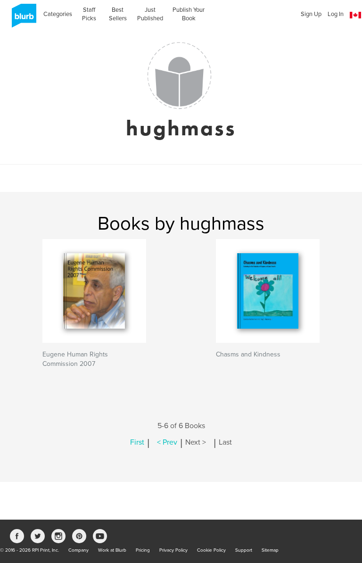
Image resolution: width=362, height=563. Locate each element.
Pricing (143, 550)
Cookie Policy (211, 550)
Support (243, 550)
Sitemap (270, 550)
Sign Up (311, 14)
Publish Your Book (189, 14)
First (137, 442)
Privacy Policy (173, 550)
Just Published (150, 14)
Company (78, 550)
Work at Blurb (112, 550)
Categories (57, 14)
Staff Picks (89, 14)
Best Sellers (118, 14)
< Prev (167, 442)
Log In (336, 14)
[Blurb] (21, 19)
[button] (355, 15)
